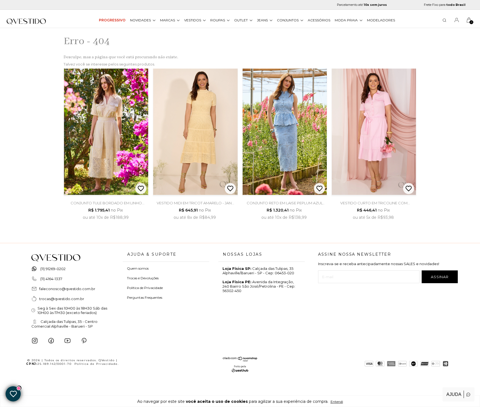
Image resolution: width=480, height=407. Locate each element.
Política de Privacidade (145, 288)
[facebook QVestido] (51, 340)
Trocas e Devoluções (143, 278)
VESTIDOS (193, 20)
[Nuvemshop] (240, 360)
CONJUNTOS (288, 20)
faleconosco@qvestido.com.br (67, 289)
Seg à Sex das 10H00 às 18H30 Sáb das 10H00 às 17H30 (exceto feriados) (72, 310)
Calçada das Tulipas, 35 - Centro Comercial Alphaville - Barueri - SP (64, 323)
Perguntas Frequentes (144, 297)
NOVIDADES (141, 20)
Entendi (337, 402)
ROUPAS (218, 20)
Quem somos (138, 268)
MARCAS (168, 20)
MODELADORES (381, 20)
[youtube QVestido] (67, 340)
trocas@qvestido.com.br (61, 299)
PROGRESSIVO (112, 20)
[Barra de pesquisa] (444, 21)
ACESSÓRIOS (319, 20)
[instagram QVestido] (34, 340)
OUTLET (241, 20)
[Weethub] (240, 371)
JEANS (263, 20)
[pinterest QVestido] (84, 340)
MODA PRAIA (347, 20)
